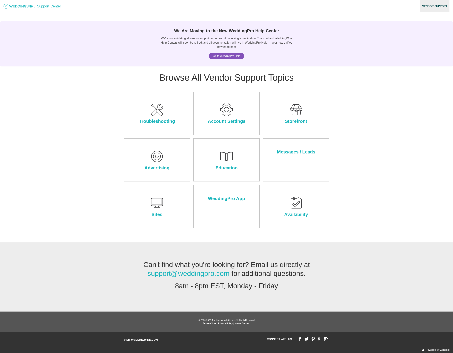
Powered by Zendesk (438, 349)
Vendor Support (434, 6)
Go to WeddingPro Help (226, 55)
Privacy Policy (225, 323)
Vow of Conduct (242, 323)
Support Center (48, 6)
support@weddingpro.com (188, 273)
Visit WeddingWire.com (141, 339)
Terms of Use (209, 323)
